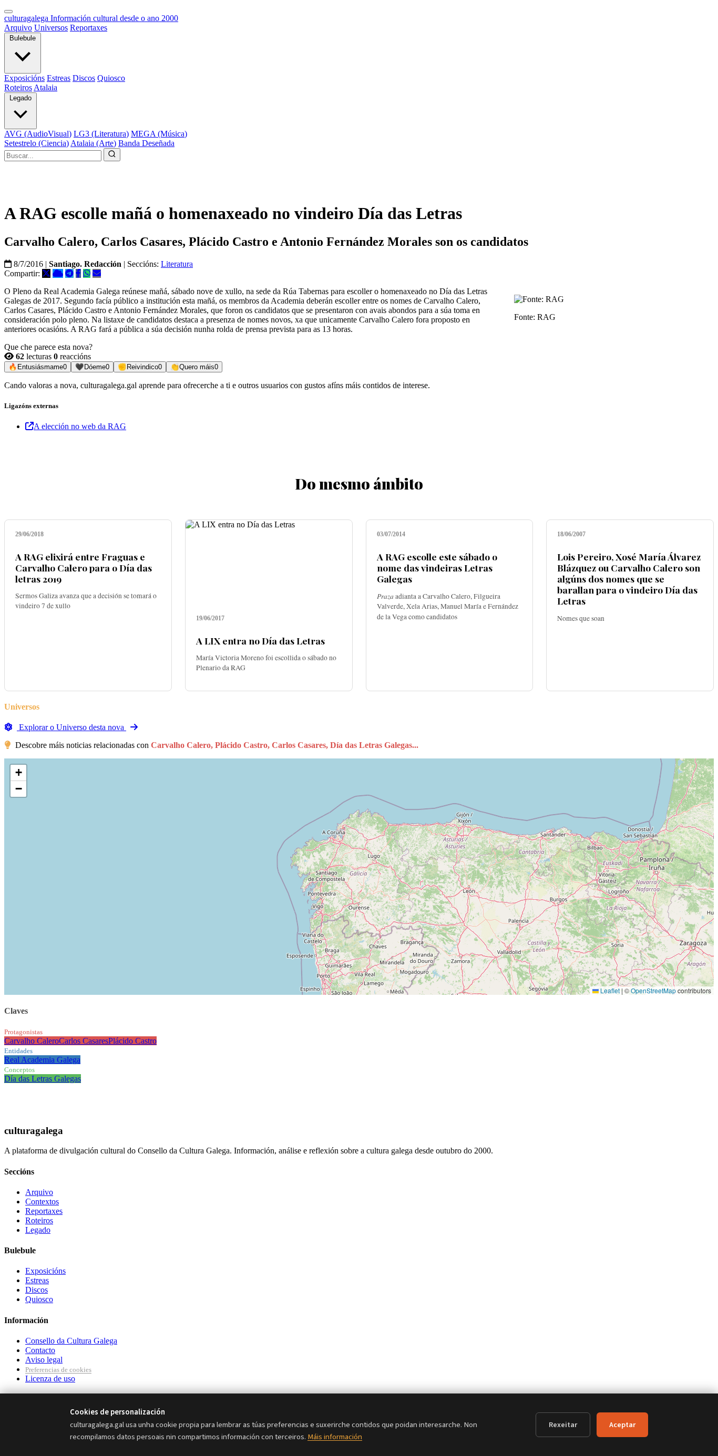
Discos (84, 78)
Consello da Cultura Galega (71, 1340)
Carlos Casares (83, 1040)
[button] (18, 773)
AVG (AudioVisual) (37, 133)
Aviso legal (44, 1359)
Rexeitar (563, 1424)
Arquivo (18, 27)
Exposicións (24, 78)
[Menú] (8, 11)
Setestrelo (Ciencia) (36, 143)
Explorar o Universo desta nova (71, 727)
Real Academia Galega (42, 1059)
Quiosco (111, 78)
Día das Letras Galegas (42, 1078)
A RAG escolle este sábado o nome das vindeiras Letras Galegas (437, 567)
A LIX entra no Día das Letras (260, 641)
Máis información (334, 1436)
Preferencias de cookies (58, 1370)
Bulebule (22, 38)
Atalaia (45, 87)
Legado (20, 98)
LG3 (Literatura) (101, 133)
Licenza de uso (50, 1378)
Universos (51, 27)
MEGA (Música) (159, 133)
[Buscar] (112, 154)
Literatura (177, 263)
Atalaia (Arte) (93, 143)
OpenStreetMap (653, 990)
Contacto (40, 1350)
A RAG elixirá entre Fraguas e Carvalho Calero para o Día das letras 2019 (83, 567)
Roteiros (18, 87)
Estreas (58, 78)
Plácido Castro (132, 1040)
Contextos (42, 1201)
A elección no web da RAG (80, 426)
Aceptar (622, 1424)
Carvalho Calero (31, 1040)
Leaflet (609, 990)
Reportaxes (88, 27)
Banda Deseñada (146, 143)
